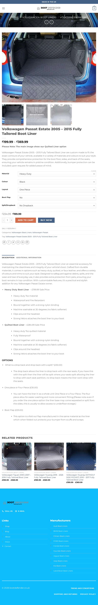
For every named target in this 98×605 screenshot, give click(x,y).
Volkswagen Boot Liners (39, 17)
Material (5, 174)
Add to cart (26, 220)
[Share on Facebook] (9, 242)
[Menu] (3, 8)
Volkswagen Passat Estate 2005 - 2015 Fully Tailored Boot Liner (31, 237)
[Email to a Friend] (18, 242)
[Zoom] (5, 99)
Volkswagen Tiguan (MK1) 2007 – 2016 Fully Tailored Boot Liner (16, 476)
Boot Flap (6, 197)
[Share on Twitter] (13, 242)
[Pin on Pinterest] (23, 242)
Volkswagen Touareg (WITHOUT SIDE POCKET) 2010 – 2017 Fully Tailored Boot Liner (80, 477)
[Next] (91, 67)
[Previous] (7, 67)
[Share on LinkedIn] (27, 242)
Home (15, 17)
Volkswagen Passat (73, 17)
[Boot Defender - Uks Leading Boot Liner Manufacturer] (49, 8)
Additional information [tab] (28, 258)
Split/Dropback (8, 205)
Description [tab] (8, 258)
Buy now (46, 220)
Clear (93, 171)
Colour (5, 182)
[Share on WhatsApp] (4, 242)
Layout (5, 189)
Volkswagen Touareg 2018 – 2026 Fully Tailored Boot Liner (48, 476)
